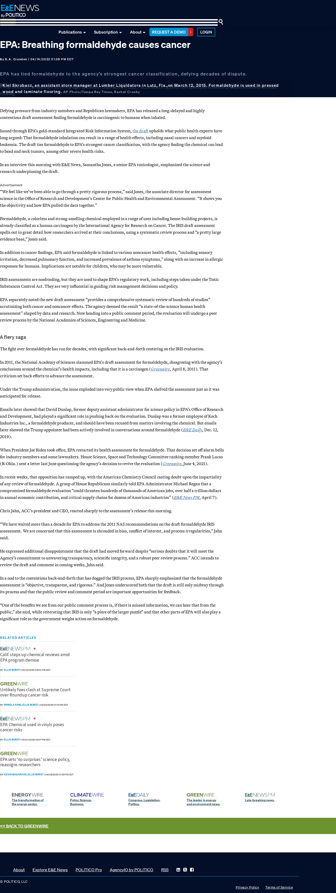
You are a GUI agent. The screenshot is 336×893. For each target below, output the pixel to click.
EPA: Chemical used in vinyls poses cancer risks (32, 727)
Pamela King (12, 704)
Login (206, 32)
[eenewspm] (16, 649)
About (135, 32)
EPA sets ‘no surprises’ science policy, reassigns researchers (35, 761)
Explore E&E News (50, 870)
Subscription (106, 32)
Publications (70, 32)
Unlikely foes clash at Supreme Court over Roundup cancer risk (35, 692)
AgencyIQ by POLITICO (131, 870)
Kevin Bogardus (15, 774)
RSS (165, 870)
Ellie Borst (12, 670)
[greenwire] (15, 684)
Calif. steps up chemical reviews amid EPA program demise (35, 657)
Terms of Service (279, 887)
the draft (140, 130)
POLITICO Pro (89, 870)
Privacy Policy (247, 887)
